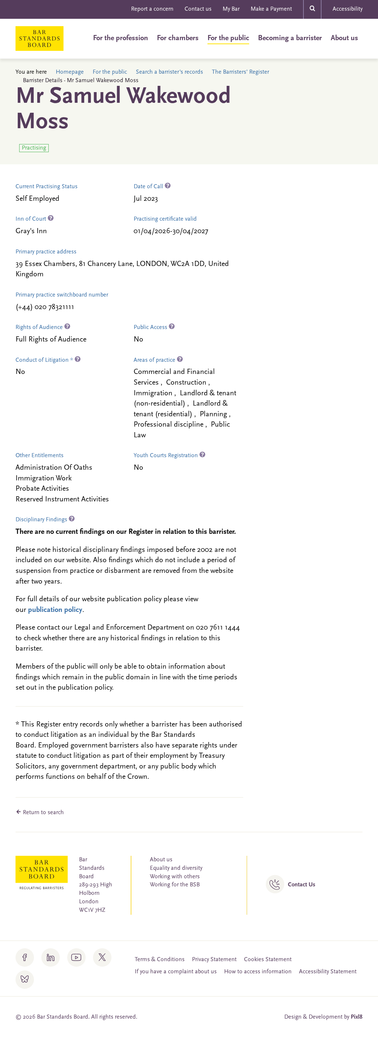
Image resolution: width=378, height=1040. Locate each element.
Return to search (42, 813)
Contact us (198, 9)
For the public (228, 38)
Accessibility (347, 9)
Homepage (70, 72)
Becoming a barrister (290, 38)
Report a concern (152, 9)
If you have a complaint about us (176, 972)
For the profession (120, 38)
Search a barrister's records (169, 72)
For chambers (178, 38)
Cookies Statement (268, 960)
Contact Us (301, 885)
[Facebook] (25, 957)
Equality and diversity (176, 868)
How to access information (258, 972)
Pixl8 (356, 1017)
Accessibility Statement (328, 972)
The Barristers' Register (240, 72)
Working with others (175, 877)
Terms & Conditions (160, 960)
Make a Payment (271, 9)
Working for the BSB (175, 885)
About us (344, 38)
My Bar (231, 9)
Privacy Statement (214, 960)
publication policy (55, 610)
